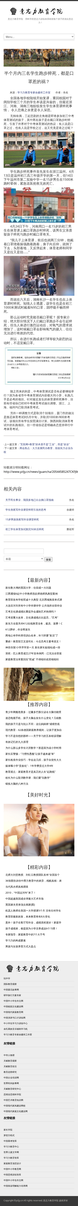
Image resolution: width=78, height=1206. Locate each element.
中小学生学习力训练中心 (16, 1023)
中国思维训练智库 (12, 1174)
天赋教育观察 (10, 1060)
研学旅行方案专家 (12, 995)
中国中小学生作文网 (13, 1000)
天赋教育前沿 (10, 1066)
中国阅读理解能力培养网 (16, 1185)
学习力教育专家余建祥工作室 (33, 92)
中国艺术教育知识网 (13, 1100)
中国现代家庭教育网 (13, 1012)
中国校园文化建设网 (13, 1006)
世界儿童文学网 (11, 1152)
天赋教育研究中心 (12, 1088)
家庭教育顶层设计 (12, 1163)
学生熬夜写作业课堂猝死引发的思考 (25, 509)
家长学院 (8, 1129)
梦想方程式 (9, 1135)
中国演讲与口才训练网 (14, 1017)
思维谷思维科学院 (12, 1094)
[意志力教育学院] (39, 11)
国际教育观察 (10, 984)
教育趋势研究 (10, 1072)
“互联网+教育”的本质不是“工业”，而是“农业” (45, 444)
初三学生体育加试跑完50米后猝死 (24, 529)
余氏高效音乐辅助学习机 (16, 1028)
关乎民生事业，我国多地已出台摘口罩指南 (29, 500)
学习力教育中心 (11, 1146)
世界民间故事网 (11, 1083)
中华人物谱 (9, 1055)
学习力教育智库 (11, 1157)
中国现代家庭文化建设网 (16, 1111)
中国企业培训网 (11, 1077)
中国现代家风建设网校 (14, 1105)
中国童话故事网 (11, 989)
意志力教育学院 (50, 1200)
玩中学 (7, 978)
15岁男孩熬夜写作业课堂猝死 (22, 519)
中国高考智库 (10, 1140)
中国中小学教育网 (12, 1169)
